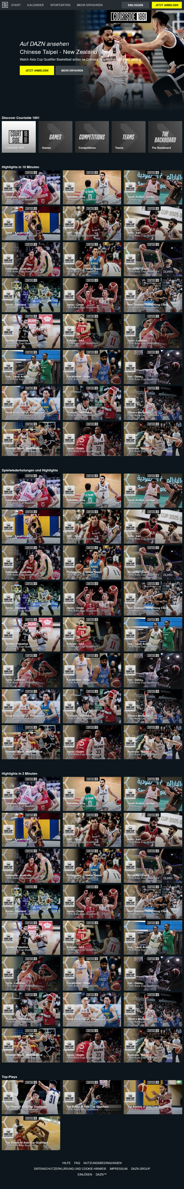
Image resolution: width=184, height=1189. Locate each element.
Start (16, 5)
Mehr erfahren (90, 5)
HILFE (66, 1163)
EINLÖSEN (85, 1174)
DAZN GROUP (140, 1169)
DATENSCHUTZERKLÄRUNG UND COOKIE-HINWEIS (70, 1169)
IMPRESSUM (118, 1169)
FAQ (77, 1163)
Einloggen (135, 5)
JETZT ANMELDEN (166, 5)
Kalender (35, 5)
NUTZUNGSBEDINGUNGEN (103, 1163)
